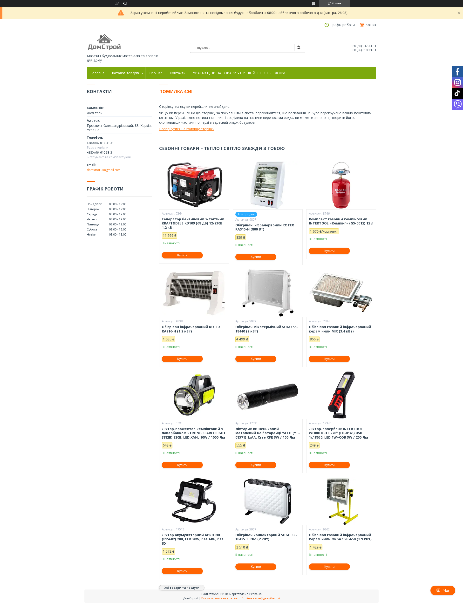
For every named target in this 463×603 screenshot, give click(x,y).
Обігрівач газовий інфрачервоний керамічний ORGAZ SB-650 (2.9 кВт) (340, 537)
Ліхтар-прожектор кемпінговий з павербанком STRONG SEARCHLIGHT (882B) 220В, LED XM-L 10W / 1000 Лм (194, 433)
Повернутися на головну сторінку (186, 129)
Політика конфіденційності (261, 598)
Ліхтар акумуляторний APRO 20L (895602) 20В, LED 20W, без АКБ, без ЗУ (193, 539)
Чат (446, 590)
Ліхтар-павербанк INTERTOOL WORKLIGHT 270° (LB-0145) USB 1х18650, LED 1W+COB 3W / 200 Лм (338, 433)
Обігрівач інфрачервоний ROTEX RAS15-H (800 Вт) (264, 227)
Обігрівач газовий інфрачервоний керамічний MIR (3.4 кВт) (340, 329)
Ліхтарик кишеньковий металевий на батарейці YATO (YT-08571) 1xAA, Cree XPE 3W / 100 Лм (267, 433)
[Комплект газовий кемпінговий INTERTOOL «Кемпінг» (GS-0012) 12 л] (341, 185)
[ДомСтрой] (104, 42)
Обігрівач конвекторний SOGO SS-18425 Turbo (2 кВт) (266, 537)
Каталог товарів (125, 73)
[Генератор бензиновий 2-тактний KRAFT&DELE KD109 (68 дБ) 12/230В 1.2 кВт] (194, 185)
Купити (182, 255)
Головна (97, 73)
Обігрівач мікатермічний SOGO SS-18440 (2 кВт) (266, 329)
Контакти (177, 73)
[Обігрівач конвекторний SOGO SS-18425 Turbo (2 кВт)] (268, 501)
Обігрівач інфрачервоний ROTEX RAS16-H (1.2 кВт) (191, 329)
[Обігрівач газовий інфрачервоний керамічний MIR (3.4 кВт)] (341, 293)
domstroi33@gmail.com (104, 170)
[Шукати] (298, 47)
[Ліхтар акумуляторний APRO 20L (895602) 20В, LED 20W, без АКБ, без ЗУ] (194, 501)
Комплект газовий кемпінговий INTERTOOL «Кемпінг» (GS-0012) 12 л (341, 221)
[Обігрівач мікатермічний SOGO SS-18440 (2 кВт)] (268, 293)
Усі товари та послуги (181, 588)
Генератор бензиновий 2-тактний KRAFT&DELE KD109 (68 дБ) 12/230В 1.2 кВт (193, 223)
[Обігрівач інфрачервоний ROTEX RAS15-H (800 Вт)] (268, 185)
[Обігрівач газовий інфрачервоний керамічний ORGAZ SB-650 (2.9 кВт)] (341, 501)
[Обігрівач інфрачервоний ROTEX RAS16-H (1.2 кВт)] (194, 293)
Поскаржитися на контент (219, 598)
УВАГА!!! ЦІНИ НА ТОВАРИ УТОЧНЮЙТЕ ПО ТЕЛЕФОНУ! (239, 73)
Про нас (155, 73)
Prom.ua (255, 594)
